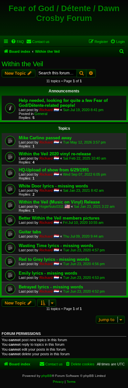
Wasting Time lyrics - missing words (56, 245)
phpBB (46, 376)
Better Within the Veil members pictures (59, 218)
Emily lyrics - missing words (48, 273)
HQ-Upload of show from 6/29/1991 (54, 169)
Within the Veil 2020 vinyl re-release (55, 153)
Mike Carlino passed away (45, 137)
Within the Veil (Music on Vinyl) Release (59, 202)
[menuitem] (17, 42)
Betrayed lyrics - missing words (51, 286)
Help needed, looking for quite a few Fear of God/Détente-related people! (63, 103)
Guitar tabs (30, 231)
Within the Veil (22, 64)
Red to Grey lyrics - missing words (54, 259)
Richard (46, 110)
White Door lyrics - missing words (53, 186)
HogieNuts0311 (51, 206)
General (40, 114)
